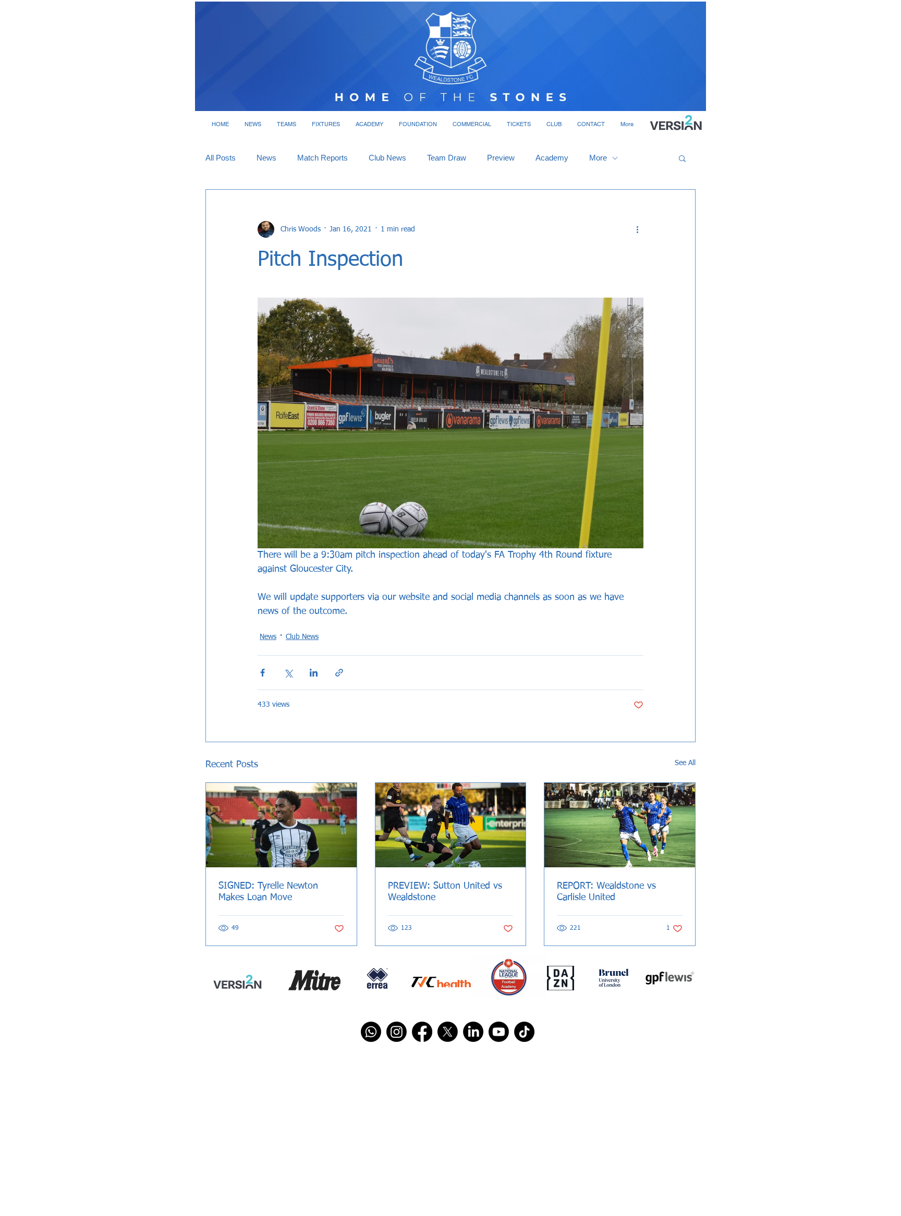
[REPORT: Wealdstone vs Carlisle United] (619, 825)
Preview (501, 157)
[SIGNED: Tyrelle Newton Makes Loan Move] (281, 825)
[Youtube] (499, 1032)
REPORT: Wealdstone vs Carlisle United (606, 891)
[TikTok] (524, 1032)
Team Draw (446, 157)
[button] (253, 124)
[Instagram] (396, 1032)
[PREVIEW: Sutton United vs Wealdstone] (450, 825)
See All (685, 763)
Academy (551, 157)
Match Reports (322, 157)
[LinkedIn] (473, 1032)
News (266, 157)
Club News (387, 157)
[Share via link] (339, 673)
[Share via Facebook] (262, 673)
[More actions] (637, 229)
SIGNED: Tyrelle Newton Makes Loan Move (268, 891)
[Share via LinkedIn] (314, 673)
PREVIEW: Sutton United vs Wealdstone (445, 891)
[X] (447, 1032)
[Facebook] (422, 1032)
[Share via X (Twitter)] (288, 673)
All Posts (220, 157)
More (598, 157)
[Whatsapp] (371, 1032)
